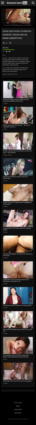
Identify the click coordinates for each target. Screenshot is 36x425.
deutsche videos (18, 69)
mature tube (18, 63)
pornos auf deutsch (12, 71)
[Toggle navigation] (2, 3)
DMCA (18, 406)
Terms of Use (18, 413)
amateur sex (9, 68)
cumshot (23, 58)
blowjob (19, 58)
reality (11, 65)
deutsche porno (24, 68)
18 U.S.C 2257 (18, 402)
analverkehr (16, 68)
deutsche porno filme (7, 69)
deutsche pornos (20, 59)
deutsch (14, 59)
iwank (13, 63)
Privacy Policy (18, 409)
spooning (15, 65)
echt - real (17, 61)
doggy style (11, 61)
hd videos (8, 63)
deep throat (8, 59)
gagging (23, 61)
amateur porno (12, 58)
